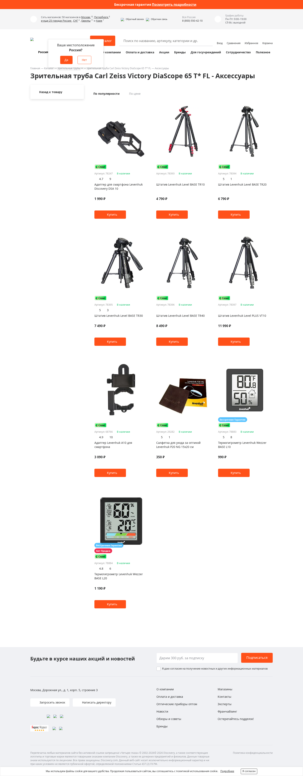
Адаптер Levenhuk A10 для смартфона (113, 445)
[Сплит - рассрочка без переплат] (100, 166)
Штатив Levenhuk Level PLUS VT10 (242, 316)
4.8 (101, 568)
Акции (164, 52)
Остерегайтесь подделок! (236, 719)
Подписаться (257, 657)
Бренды (180, 52)
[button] (132, 19)
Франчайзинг (227, 711)
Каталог (49, 68)
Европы (85, 20)
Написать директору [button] (96, 702)
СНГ (75, 20)
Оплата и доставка (140, 52)
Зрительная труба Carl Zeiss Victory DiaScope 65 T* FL (119, 68)
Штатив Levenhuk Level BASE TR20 (242, 184)
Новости (162, 711)
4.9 (101, 437)
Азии (99, 20)
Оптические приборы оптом (176, 704)
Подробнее (227, 771)
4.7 (101, 179)
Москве (86, 17)
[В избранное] (141, 103)
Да (66, 60)
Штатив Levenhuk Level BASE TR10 (180, 184)
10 (111, 437)
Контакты (224, 697)
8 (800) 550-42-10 (192, 20)
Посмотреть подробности (174, 4)
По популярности (106, 94)
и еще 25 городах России (56, 20)
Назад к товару (50, 92)
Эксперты (224, 704)
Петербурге (101, 17)
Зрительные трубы (69, 68)
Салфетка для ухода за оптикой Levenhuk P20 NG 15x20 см (178, 445)
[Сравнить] (146, 103)
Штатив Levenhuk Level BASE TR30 (118, 316)
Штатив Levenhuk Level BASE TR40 (180, 316)
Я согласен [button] (249, 771)
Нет (84, 60)
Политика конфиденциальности (253, 753)
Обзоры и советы (168, 719)
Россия (43, 52)
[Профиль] (219, 38)
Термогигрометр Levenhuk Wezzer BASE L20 (118, 576)
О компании (111, 52)
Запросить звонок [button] (52, 702)
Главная (35, 68)
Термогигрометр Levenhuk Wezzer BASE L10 (242, 445)
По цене (135, 94)
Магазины (225, 689)
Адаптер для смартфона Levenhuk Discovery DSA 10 (118, 186)
